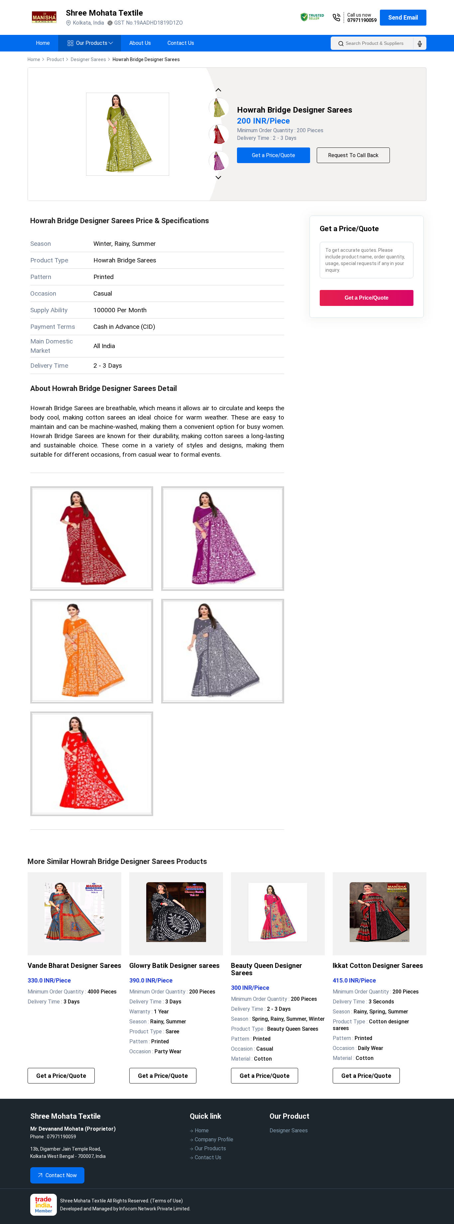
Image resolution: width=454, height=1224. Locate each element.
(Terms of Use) (166, 1200)
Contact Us (181, 43)
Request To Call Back (353, 155)
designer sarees (88, 59)
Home (43, 43)
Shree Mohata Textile (104, 13)
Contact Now (61, 1175)
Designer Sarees (289, 1130)
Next (219, 176)
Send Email (403, 17)
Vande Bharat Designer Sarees (74, 966)
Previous (219, 91)
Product (55, 59)
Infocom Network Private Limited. (154, 1208)
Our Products (94, 43)
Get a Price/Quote (273, 155)
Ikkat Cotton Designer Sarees (378, 966)
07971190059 (362, 20)
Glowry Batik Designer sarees (174, 966)
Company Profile (214, 1139)
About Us (140, 43)
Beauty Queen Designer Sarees (266, 969)
